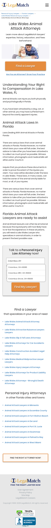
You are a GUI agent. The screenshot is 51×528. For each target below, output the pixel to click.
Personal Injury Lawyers (10, 13)
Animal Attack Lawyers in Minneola (22, 405)
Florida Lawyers (28, 13)
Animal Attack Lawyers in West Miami (23, 442)
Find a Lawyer (25, 66)
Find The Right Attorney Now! (25, 457)
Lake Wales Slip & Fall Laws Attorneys (23, 337)
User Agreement (25, 489)
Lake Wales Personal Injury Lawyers (14, 16)
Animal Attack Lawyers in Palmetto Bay (24, 437)
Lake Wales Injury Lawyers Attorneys (22, 367)
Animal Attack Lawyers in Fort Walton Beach (26, 416)
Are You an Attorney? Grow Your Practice (25, 74)
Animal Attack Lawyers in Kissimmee (22, 431)
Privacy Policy (25, 492)
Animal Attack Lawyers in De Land (21, 421)
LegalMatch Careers (25, 498)
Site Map (25, 495)
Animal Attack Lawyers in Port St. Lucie (23, 426)
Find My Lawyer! (25, 287)
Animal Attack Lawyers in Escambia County (26, 410)
